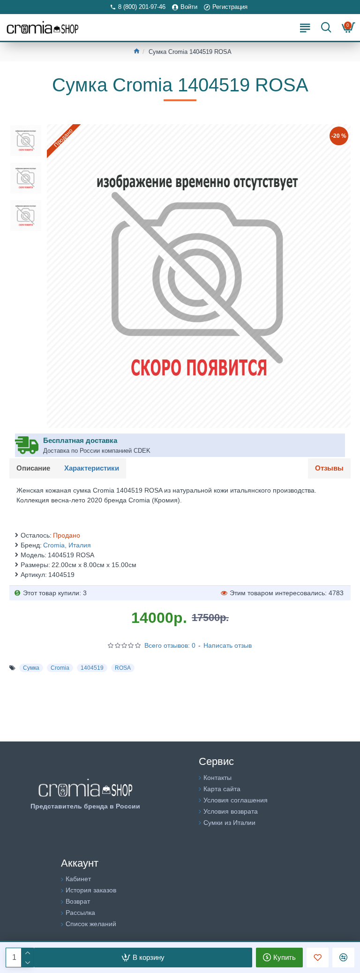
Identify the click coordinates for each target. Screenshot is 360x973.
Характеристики (91, 468)
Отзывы (329, 468)
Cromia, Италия (67, 545)
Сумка (31, 668)
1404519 (92, 668)
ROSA (123, 668)
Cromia (60, 668)
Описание (33, 468)
